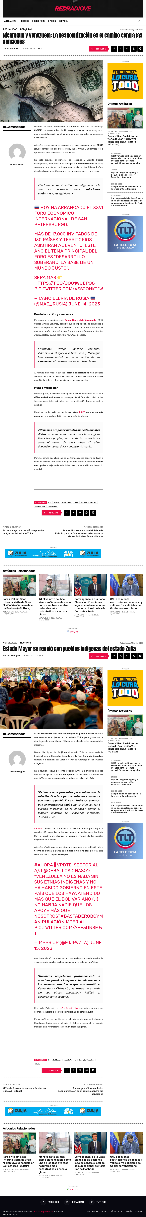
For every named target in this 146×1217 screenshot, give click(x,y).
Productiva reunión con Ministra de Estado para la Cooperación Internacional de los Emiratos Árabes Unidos (79, 533)
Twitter (101, 1202)
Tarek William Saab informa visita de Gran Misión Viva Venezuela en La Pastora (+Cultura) (123, 140)
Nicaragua (66, 502)
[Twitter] (120, 49)
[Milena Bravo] (17, 152)
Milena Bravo (13, 48)
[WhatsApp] (134, 49)
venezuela (52, 506)
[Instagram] (67, 1202)
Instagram (78, 1202)
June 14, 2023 (84, 304)
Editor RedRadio (125, 131)
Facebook (53, 1202)
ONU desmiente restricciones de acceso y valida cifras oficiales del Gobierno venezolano (126, 604)
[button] (139, 21)
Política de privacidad (43, 1211)
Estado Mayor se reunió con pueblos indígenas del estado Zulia (23, 532)
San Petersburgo (89, 502)
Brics (56, 502)
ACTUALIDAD (10, 29)
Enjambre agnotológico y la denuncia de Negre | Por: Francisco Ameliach (124, 175)
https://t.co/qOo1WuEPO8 (64, 283)
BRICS (82, 412)
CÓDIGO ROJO (116, 184)
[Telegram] (140, 49)
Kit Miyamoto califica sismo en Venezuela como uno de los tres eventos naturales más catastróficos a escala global (126, 159)
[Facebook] (114, 49)
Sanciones (40, 506)
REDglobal (26, 29)
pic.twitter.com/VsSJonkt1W (68, 289)
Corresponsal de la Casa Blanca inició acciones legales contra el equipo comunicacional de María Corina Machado (127, 202)
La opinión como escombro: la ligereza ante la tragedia (126, 188)
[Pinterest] (127, 49)
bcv (49, 502)
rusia (76, 502)
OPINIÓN (114, 170)
